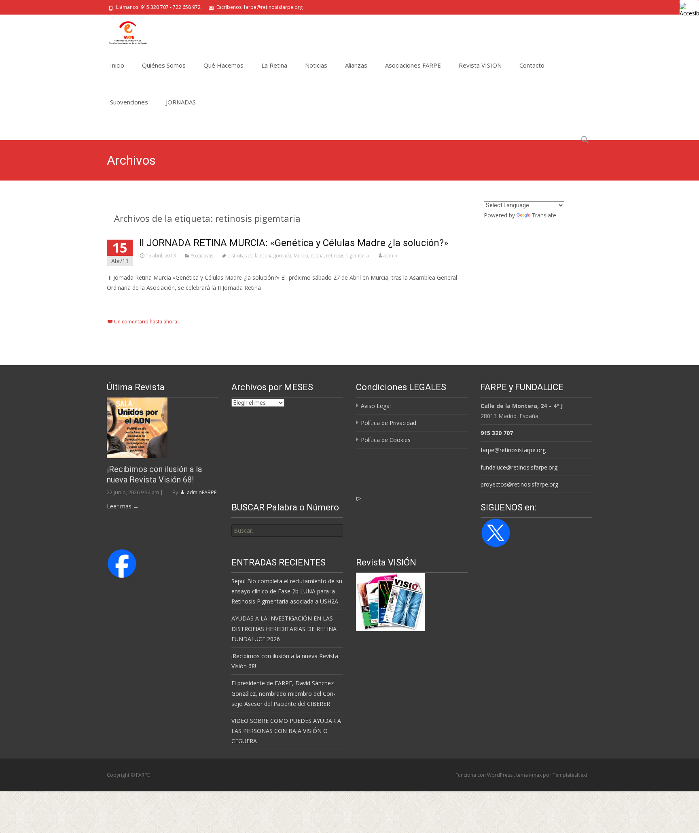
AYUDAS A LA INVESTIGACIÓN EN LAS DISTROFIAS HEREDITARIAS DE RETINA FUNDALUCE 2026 (284, 628)
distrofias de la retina (250, 255)
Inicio (117, 65)
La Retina (274, 65)
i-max (536, 774)
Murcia (301, 255)
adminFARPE (201, 492)
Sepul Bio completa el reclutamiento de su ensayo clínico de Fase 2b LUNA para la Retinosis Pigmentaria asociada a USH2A (286, 591)
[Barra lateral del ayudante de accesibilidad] (689, 9)
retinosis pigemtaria (347, 255)
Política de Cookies (386, 440)
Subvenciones (129, 102)
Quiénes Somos (164, 65)
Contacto (531, 65)
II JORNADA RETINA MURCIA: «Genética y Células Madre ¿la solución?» (293, 243)
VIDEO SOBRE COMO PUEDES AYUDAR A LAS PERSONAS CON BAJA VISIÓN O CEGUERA (286, 731)
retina (317, 255)
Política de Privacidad (388, 423)
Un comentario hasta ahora (145, 321)
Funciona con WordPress (484, 774)
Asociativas (202, 255)
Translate (544, 215)
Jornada (283, 255)
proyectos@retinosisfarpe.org (519, 484)
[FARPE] (121, 31)
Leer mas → (123, 506)
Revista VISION (480, 65)
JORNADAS (181, 102)
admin (390, 255)
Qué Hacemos (223, 65)
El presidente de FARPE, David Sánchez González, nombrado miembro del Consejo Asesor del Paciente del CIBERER (283, 693)
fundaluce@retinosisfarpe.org (519, 467)
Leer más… (123, 302)
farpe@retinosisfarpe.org (513, 450)
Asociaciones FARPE (413, 65)
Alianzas (356, 65)
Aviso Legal (376, 406)
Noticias (316, 65)
